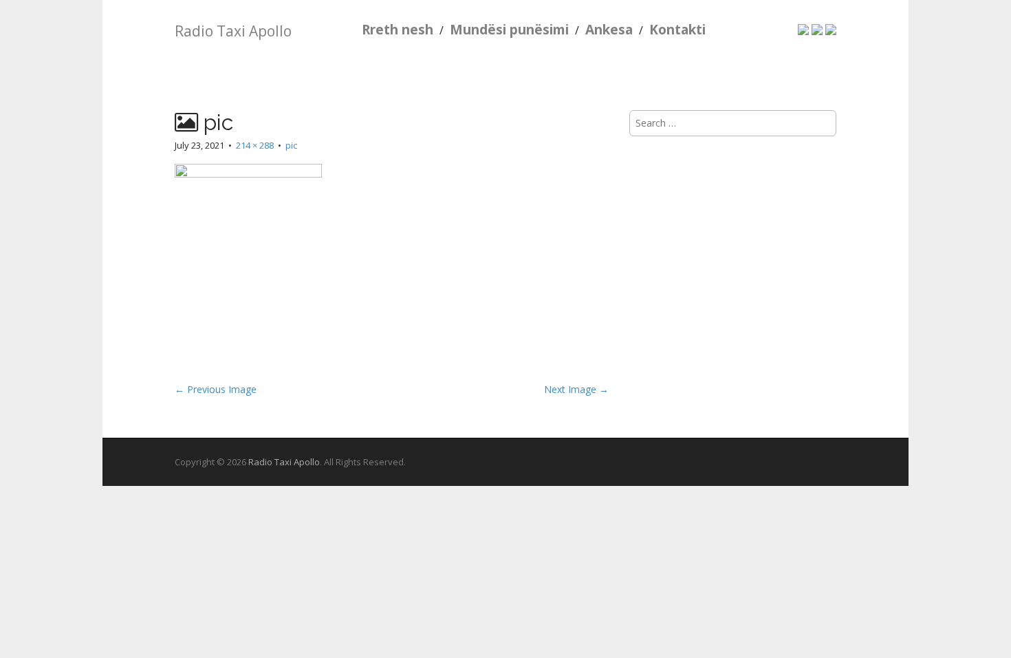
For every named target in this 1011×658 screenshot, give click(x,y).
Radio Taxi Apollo (233, 31)
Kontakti (677, 30)
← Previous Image (216, 389)
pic (291, 145)
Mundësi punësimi (509, 30)
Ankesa (609, 30)
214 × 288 (255, 145)
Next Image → (576, 389)
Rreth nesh (397, 30)
